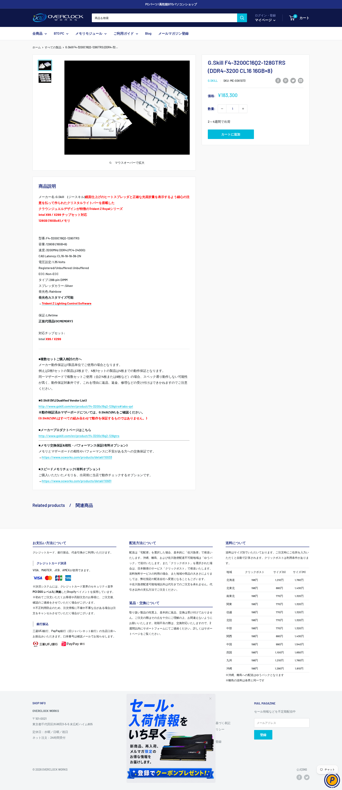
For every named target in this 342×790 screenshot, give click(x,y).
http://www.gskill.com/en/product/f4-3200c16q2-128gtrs (79, 436)
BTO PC (59, 33)
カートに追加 (230, 134)
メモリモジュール (88, 33)
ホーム (36, 47)
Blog (148, 33)
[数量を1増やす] (243, 109)
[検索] (242, 17)
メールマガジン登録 (173, 33)
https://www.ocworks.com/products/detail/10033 (77, 457)
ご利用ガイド (124, 33)
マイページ (263, 20)
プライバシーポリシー (209, 729)
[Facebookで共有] (278, 80)
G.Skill (213, 80)
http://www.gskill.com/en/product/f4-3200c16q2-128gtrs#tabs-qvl (86, 406)
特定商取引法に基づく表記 (212, 723)
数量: (211, 108)
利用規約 (201, 735)
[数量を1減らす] (222, 109)
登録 (263, 735)
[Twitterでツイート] (293, 80)
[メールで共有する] (300, 80)
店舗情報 (201, 717)
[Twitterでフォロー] (307, 777)
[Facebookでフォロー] (299, 777)
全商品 (37, 33)
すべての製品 (53, 47)
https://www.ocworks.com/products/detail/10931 (76, 481)
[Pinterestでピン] (285, 80)
